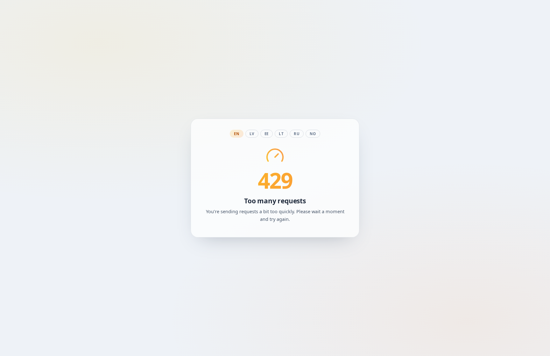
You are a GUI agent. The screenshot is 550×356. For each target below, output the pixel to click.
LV (252, 133)
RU (297, 133)
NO (313, 133)
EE (266, 133)
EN (236, 133)
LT (281, 133)
